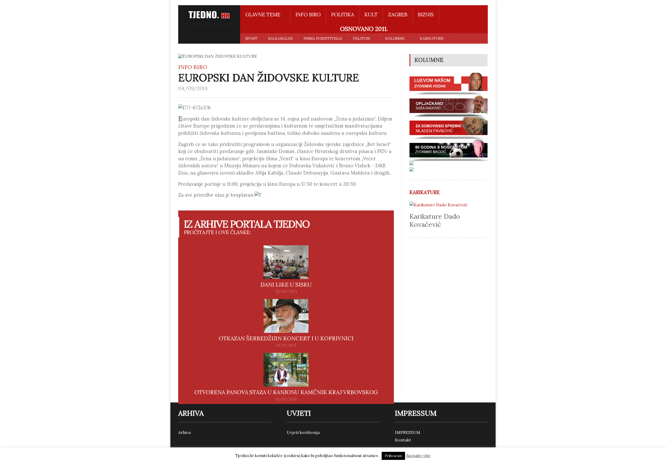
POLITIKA (342, 14)
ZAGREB (397, 14)
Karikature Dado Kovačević (434, 220)
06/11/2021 (286, 345)
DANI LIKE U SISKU (286, 284)
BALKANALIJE (280, 38)
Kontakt (403, 439)
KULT (371, 14)
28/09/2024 (286, 291)
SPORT (251, 38)
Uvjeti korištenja (303, 432)
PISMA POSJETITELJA (323, 38)
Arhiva (184, 432)
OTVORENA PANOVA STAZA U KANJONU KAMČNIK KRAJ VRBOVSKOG (286, 392)
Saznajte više (418, 456)
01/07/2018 (286, 399)
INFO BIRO (308, 14)
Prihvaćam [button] (393, 456)
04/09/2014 (193, 88)
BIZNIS (426, 14)
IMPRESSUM (407, 432)
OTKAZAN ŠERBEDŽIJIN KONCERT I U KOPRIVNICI (286, 338)
